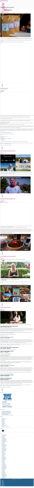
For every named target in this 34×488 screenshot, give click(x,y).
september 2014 (4, 476)
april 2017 (3, 455)
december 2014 (4, 474)
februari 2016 (4, 464)
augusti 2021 (4, 441)
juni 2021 (3, 442)
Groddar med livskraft (5, 414)
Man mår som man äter (4, 88)
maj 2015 (3, 470)
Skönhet (11, 259)
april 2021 (3, 443)
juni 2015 (3, 469)
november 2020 (4, 445)
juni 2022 (3, 436)
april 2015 (3, 471)
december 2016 (4, 458)
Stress (14, 259)
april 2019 (3, 452)
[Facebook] (3, 431)
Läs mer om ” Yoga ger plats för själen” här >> (6, 373)
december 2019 (4, 448)
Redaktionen (2, 12)
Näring (3, 420)
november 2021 (4, 439)
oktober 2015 (4, 467)
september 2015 (4, 468)
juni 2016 (3, 461)
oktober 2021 (4, 440)
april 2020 (3, 446)
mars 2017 (3, 456)
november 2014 (4, 475)
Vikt (18, 259)
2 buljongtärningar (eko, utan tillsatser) (5, 138)
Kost (1, 13)
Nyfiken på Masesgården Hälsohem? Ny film (7, 198)
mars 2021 (3, 444)
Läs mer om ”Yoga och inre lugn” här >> (6, 346)
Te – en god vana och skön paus (5, 9)
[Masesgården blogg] (4, 0)
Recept (3, 91)
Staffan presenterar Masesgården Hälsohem (7, 150)
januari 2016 (4, 465)
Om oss (3, 8)
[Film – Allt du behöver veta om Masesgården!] (15, 280)
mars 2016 (3, 463)
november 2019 (4, 449)
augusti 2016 (4, 459)
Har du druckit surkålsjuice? (6, 411)
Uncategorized (4, 425)
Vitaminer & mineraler (22, 259)
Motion (7, 259)
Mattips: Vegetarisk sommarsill (6, 412)
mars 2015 (3, 472)
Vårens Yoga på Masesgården (5, 307)
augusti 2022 (4, 435)
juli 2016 (3, 460)
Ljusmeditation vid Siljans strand (6, 413)
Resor (1, 154)
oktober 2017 (4, 454)
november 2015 (4, 466)
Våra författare (6, 10)
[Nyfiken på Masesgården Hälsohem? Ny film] (15, 224)
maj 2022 (3, 437)
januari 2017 (4, 457)
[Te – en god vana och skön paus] (15, 36)
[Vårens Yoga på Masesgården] (13, 323)
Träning (16, 259)
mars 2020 (3, 447)
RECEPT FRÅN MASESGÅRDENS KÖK (5, 132)
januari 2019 (4, 453)
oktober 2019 (4, 450)
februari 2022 (4, 438)
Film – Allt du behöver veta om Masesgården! (8, 256)
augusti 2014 (4, 477)
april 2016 (3, 462)
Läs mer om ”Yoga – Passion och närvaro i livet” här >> (8, 334)
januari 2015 (4, 473)
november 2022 (4, 434)
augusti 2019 (4, 451)
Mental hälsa (4, 259)
